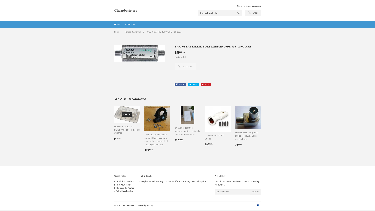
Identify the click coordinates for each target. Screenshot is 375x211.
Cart (255, 13)
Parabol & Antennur (133, 32)
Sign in (239, 6)
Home (117, 24)
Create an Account (253, 6)
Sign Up (255, 192)
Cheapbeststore (125, 10)
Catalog (130, 24)
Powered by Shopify (145, 205)
